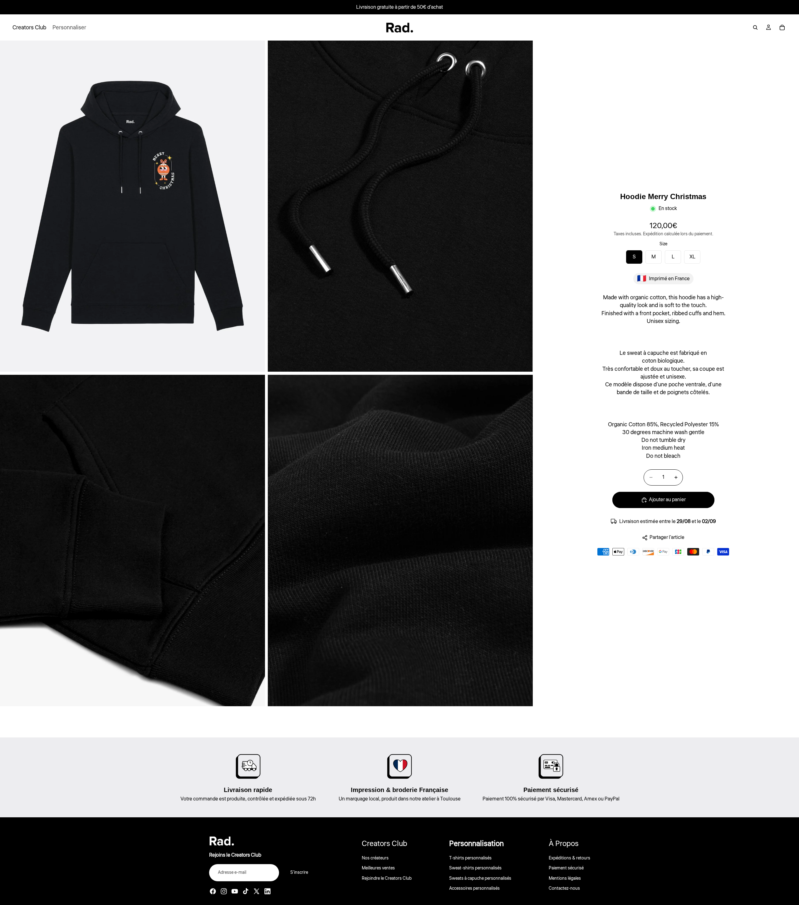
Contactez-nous (564, 888)
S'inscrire (299, 873)
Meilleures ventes (378, 868)
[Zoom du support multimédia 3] (132, 540)
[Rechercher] (755, 27)
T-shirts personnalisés (470, 858)
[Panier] (782, 27)
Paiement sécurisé (566, 868)
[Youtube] (234, 891)
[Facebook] (213, 891)
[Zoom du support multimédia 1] (132, 206)
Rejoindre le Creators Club (387, 878)
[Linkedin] (267, 891)
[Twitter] (256, 891)
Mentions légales (565, 878)
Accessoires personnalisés (474, 888)
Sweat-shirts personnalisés (475, 868)
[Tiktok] (245, 891)
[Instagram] (224, 891)
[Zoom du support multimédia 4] (400, 540)
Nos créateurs (375, 858)
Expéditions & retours (569, 858)
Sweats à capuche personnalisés (480, 878)
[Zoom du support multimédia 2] (400, 206)
